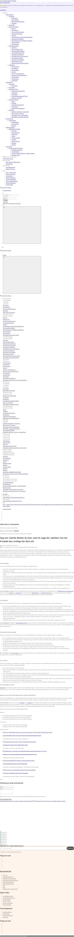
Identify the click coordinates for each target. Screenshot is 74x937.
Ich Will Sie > (3, 10)
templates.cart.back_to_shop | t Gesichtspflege (15, 380)
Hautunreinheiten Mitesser (18, 51)
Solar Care (2, 687)
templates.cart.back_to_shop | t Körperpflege (14, 432)
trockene (18, 593)
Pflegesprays (15, 30)
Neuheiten (14, 23)
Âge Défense (15, 68)
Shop (1, 2)
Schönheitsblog (7, 899)
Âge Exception (15, 70)
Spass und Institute (8, 903)
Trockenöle (14, 92)
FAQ (4, 887)
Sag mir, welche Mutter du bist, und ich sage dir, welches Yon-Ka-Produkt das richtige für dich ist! (22, 735)
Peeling (13, 136)
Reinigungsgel (69, 591)
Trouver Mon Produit (8, 158)
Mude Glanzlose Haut (17, 61)
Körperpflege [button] (9, 82)
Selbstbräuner (15, 122)
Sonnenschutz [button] (9, 118)
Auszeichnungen (7, 190)
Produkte (5, 494)
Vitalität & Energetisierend (18, 108)
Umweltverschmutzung (17, 58)
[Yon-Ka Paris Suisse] (5, 187)
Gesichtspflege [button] (9, 14)
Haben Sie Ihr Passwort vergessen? (12, 203)
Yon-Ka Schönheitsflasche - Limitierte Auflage (23, 153)
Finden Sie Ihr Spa (10, 169)
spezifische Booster (46, 593)
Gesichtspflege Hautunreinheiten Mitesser (22, 37)
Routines (14, 144)
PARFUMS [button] (11, 110)
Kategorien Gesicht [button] (13, 27)
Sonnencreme (15, 124)
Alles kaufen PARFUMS (8, 430)
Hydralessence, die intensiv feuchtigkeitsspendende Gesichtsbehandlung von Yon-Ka (20, 754)
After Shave (14, 134)
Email (4, 195)
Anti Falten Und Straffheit (18, 59)
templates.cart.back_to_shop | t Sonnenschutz (14, 448)
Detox (13, 101)
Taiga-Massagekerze (17, 150)
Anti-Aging (14, 47)
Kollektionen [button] (12, 65)
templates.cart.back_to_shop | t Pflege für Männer (15, 474)
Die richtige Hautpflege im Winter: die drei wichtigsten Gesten (15, 763)
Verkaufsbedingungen (8, 884)
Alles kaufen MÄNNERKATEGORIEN (12, 472)
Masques (14, 143)
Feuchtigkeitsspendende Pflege (20, 96)
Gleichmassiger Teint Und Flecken (20, 63)
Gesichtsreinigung (7, 912)
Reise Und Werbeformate (18, 21)
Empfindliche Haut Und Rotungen (20, 56)
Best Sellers (15, 18)
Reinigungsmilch (62, 591)
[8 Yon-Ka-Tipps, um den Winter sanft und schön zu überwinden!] (19, 770)
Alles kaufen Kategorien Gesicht (11, 335)
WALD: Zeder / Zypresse (18, 113)
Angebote (5, 917)
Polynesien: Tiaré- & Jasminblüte (20, 115)
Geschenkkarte (15, 151)
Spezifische (14, 80)
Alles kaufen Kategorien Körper (11, 404)
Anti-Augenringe (15, 132)
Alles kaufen (12, 25)
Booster (14, 28)
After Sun (14, 125)
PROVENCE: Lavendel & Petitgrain (20, 117)
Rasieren (14, 139)
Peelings (14, 35)
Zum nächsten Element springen (8, 1)
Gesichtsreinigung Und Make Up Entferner (22, 40)
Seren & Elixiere (15, 42)
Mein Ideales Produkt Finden (13, 162)
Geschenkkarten (7, 905)
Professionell (6, 2)
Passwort (5, 197)
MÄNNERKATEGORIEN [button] (14, 129)
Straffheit (14, 103)
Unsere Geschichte (10, 174)
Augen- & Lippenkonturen (18, 32)
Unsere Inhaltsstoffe (11, 179)
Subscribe (16, 530)
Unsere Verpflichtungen (11, 181)
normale (11, 593)
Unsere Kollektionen (11, 183)
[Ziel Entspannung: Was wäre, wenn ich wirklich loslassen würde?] (19, 742)
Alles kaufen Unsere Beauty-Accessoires (13, 489)
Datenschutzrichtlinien (8, 882)
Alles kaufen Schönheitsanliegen (11, 357)
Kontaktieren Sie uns (8, 877)
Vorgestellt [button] (11, 16)
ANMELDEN (70, 848)
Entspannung (15, 106)
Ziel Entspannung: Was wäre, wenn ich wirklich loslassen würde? (15, 745)
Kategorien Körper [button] (13, 89)
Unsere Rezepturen (10, 177)
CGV (4, 885)
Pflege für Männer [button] (10, 127)
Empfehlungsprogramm (9, 898)
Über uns (5, 875)
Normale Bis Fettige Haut (18, 53)
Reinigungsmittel (16, 138)
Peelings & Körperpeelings (18, 91)
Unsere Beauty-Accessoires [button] (16, 148)
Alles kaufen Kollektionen (9, 378)
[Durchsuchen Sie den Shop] (38, 193)
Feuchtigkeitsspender (17, 33)
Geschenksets (15, 20)
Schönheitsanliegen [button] (13, 46)
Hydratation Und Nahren (18, 54)
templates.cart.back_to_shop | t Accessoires (14, 491)
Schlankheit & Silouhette (18, 105)
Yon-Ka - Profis (6, 901)
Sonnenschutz (15, 44)
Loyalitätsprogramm (8, 896)
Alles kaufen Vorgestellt (9, 312)
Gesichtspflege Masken (17, 39)
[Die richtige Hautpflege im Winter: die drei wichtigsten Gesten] (19, 760)
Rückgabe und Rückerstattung (10, 880)
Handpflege (14, 94)
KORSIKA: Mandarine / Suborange (20, 112)
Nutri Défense (35, 593)
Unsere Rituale (9, 184)
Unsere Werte (9, 176)
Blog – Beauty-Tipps (11, 172)
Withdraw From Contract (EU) (10, 889)
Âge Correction (15, 66)
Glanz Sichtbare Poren (17, 49)
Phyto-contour (14, 653)
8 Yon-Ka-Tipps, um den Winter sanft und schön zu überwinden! (15, 773)
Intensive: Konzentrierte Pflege (19, 75)
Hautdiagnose (9, 164)
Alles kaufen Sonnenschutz (9, 446)
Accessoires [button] (9, 146)
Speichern (5, 202)
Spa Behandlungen (10, 167)
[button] (5, 13)
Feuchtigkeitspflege (8, 915)
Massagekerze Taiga (21, 623)
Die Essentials (15, 77)
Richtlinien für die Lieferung (9, 878)
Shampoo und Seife (17, 98)
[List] (22, 225)
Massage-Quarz (16, 155)
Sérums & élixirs (16, 141)
